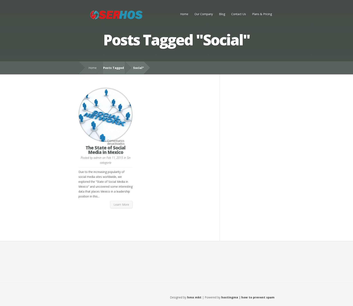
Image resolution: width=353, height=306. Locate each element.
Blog (222, 14)
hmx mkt (194, 297)
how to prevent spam (258, 297)
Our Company (203, 14)
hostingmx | (231, 297)
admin (98, 158)
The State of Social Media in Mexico (105, 150)
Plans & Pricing (262, 14)
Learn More (121, 204)
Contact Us (238, 14)
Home (184, 14)
